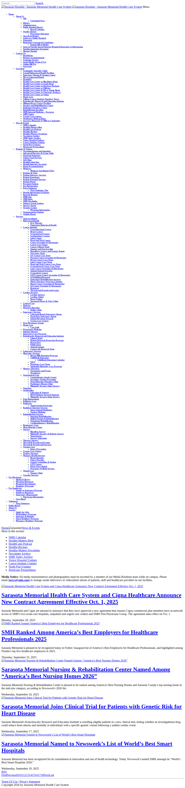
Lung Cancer (36, 238)
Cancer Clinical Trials (39, 247)
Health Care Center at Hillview (37, 88)
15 (33, 775)
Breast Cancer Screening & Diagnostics (47, 284)
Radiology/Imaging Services (35, 408)
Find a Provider (37, 460)
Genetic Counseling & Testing (43, 462)
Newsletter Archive (31, 136)
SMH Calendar (29, 125)
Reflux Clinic (36, 310)
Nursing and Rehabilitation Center (38, 105)
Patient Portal (29, 181)
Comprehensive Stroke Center (43, 377)
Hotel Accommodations (33, 166)
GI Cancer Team (37, 253)
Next (46, 775)
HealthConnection (31, 162)
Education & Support (39, 392)
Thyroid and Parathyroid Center (44, 290)
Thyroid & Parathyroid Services (37, 445)
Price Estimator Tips (39, 190)
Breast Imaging (37, 458)
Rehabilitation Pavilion (33, 110)
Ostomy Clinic (36, 473)
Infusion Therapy (30, 331)
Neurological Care (31, 375)
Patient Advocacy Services (34, 175)
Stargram (27, 66)
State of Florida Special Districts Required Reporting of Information (53, 47)
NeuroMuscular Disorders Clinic (44, 382)
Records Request (30, 195)
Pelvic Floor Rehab (38, 466)
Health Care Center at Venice (36, 94)
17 (39, 775)
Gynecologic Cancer (39, 273)
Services (19, 216)
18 (42, 775)
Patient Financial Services (34, 179)
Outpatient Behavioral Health (43, 225)
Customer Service (30, 60)
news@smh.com (19, 580)
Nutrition (27, 388)
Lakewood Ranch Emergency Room (46, 314)
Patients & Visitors (24, 149)
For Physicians (15, 477)
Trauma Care (29, 447)
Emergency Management (27, 495)
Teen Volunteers (23, 503)
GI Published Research (40, 277)
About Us (20, 16)
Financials (27, 40)
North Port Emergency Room (43, 316)
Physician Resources (24, 482)
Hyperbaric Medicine (32, 329)
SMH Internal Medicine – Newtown (38, 112)
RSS (4, 771)
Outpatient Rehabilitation (41, 421)
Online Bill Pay (29, 64)
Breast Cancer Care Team (41, 260)
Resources (34, 288)
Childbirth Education (39, 358)
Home (11, 14)
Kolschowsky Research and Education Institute (43, 101)
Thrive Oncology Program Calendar (46, 281)
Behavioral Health (31, 221)
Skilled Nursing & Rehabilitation (44, 418)
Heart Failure (36, 299)
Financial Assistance (31, 155)
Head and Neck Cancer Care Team (45, 264)
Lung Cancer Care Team (41, 262)
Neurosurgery (36, 436)
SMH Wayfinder (30, 201)
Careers (12, 510)
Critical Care (29, 303)
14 (30, 775)
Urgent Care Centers (32, 116)
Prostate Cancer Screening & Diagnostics (48, 258)
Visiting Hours (29, 214)
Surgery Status (29, 205)
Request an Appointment (33, 58)
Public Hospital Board (32, 27)
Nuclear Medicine (38, 412)
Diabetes (27, 305)
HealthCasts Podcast (32, 129)
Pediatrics (27, 403)
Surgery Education (38, 438)
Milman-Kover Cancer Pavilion (37, 103)
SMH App (27, 197)
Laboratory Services (32, 351)
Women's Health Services (34, 455)
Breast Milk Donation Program (44, 355)
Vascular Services (30, 475)
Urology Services (30, 453)
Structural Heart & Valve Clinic (44, 301)
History (26, 23)
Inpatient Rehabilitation (40, 416)
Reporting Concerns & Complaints (38, 42)
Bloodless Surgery (38, 432)
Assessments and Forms (40, 371)
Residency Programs (25, 486)
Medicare (27, 168)
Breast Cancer (36, 231)
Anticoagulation (30, 218)
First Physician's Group (33, 323)
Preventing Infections (39, 34)
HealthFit (27, 79)
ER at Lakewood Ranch (33, 77)
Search (39, 3)
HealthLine (28, 55)
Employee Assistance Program (29, 490)
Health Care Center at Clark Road (38, 84)
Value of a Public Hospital (34, 38)
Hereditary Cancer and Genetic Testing (47, 251)
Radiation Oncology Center (35, 108)
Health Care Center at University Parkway (42, 92)
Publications (35, 345)
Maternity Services (31, 353)
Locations (20, 68)
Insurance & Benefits (25, 516)
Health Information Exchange (36, 192)
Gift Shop (27, 160)
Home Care (28, 97)
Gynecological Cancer (40, 234)
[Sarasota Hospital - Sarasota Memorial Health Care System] (36, 6)
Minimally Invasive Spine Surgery (45, 386)
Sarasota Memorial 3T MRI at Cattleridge (41, 121)
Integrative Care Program (34, 334)
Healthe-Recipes (30, 131)
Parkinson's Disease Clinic (41, 384)
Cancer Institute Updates (34, 142)
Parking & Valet (30, 173)
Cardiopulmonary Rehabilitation (44, 423)
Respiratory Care (30, 425)
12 (24, 775)
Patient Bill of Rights (39, 44)
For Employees (15, 488)
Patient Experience (31, 177)
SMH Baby (28, 199)
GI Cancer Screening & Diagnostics (45, 286)
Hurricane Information (33, 497)
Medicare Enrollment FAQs (42, 171)
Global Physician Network (41, 318)
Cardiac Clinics (37, 297)
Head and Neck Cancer (40, 240)
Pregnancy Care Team (40, 364)
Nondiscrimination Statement (36, 49)
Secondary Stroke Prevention (43, 379)
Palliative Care (29, 401)
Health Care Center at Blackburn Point (40, 81)
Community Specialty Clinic (35, 71)
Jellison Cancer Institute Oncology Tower (41, 99)
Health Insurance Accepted (34, 164)
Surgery (26, 429)
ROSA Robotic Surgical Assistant (44, 395)
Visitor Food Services (32, 158)
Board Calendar (37, 29)
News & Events (22, 123)
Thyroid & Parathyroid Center (36, 442)
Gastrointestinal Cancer (40, 229)
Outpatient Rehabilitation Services (45, 279)
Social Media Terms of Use (34, 62)
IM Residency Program (26, 514)
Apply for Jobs (22, 512)
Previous (11, 775)
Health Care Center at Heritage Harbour (41, 86)
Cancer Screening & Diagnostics (44, 242)
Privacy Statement (30, 781)
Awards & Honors (31, 36)
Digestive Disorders (31, 308)
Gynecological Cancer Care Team (45, 266)
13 (27, 775)
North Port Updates (31, 145)
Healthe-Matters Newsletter (35, 134)
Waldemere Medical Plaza (34, 118)
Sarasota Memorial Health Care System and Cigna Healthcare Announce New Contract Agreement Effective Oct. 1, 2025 (91, 598)
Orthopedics (28, 390)
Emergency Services (31, 312)
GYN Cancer (36, 464)
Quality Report (29, 31)
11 (22, 775)
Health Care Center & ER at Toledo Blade (41, 90)
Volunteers (13, 501)
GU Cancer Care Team (40, 255)
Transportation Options (33, 212)
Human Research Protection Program (47, 340)
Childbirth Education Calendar (51, 360)
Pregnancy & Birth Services (42, 468)
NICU (32, 362)
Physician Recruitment (26, 484)
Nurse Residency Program (27, 518)
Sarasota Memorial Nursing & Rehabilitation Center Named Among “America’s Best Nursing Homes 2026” (85, 672)
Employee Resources (25, 492)
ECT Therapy (36, 223)
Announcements (37, 347)
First (4, 775)
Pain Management (31, 399)
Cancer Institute (30, 227)
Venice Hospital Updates (33, 140)
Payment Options (30, 184)
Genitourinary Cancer (40, 236)
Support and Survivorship (41, 249)
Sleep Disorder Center (32, 427)
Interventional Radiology (41, 410)
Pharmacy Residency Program (29, 521)
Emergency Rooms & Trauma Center (39, 75)
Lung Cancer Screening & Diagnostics (46, 268)
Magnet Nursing (30, 51)
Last (51, 775)
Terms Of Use (9, 781)
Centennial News (37, 21)
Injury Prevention (38, 449)
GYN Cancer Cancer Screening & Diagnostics (50, 275)
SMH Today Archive (32, 138)
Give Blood (21, 499)
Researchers (35, 342)
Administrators (29, 25)
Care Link (34, 327)
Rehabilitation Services (33, 414)
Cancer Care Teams (39, 245)
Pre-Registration (30, 186)
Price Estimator (30, 188)
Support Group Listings (33, 203)
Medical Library (23, 479)
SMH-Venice (28, 114)
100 (24, 18)
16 (36, 775)
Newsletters (35, 373)
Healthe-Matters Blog (32, 127)
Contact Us (21, 53)
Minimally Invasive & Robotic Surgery (47, 434)
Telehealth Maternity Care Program (46, 366)
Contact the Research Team (42, 349)
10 (19, 775)
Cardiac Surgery (37, 295)
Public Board (14, 505)
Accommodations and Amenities (37, 151)
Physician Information (40, 210)
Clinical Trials (36, 338)
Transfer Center (30, 208)
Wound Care (28, 471)
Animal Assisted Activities (41, 271)
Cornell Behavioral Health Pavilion (38, 73)
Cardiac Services (30, 292)
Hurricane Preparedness (33, 147)
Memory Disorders (31, 368)
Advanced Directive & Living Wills (38, 153)
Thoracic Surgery (30, 440)
